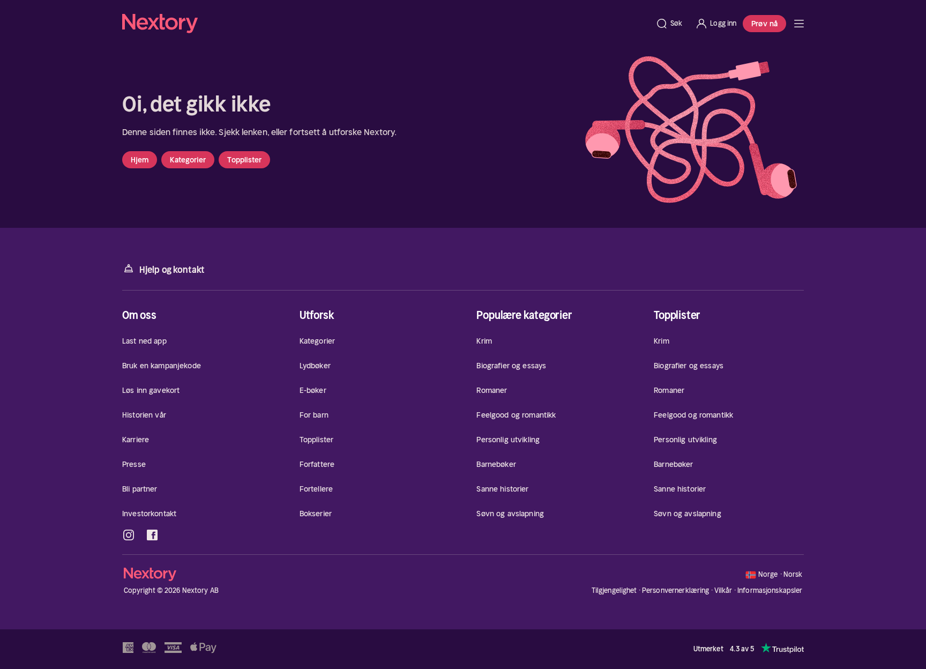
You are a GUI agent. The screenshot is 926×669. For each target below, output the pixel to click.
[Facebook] (152, 535)
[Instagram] (128, 535)
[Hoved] (799, 23)
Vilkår (723, 590)
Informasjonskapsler (769, 590)
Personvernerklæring (675, 590)
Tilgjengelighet (614, 590)
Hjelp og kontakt (172, 270)
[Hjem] (385, 23)
